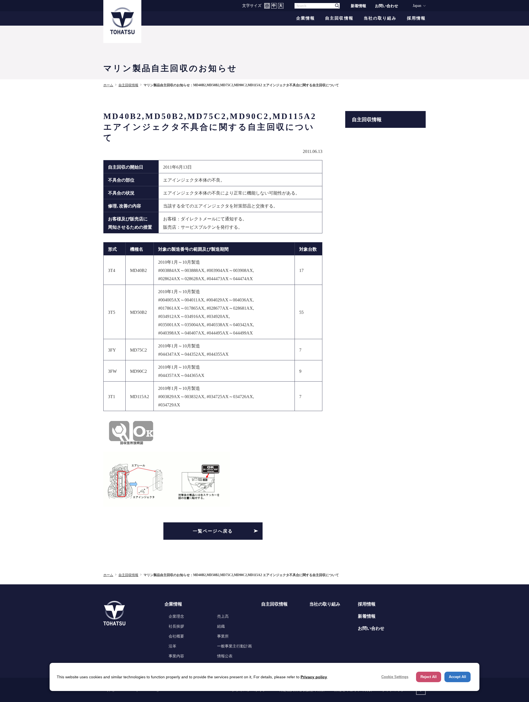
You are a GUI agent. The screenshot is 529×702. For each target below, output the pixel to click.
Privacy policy (314, 677)
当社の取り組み (380, 18)
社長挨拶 (176, 626)
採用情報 (416, 18)
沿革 (172, 646)
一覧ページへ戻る (213, 531)
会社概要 (176, 636)
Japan (417, 5)
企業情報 (305, 18)
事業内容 (176, 656)
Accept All (457, 677)
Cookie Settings (394, 677)
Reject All (428, 677)
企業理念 (176, 616)
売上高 (223, 616)
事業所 (223, 636)
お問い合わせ (386, 6)
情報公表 (225, 656)
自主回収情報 (339, 18)
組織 (221, 626)
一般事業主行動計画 (234, 646)
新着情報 (358, 6)
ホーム (108, 85)
